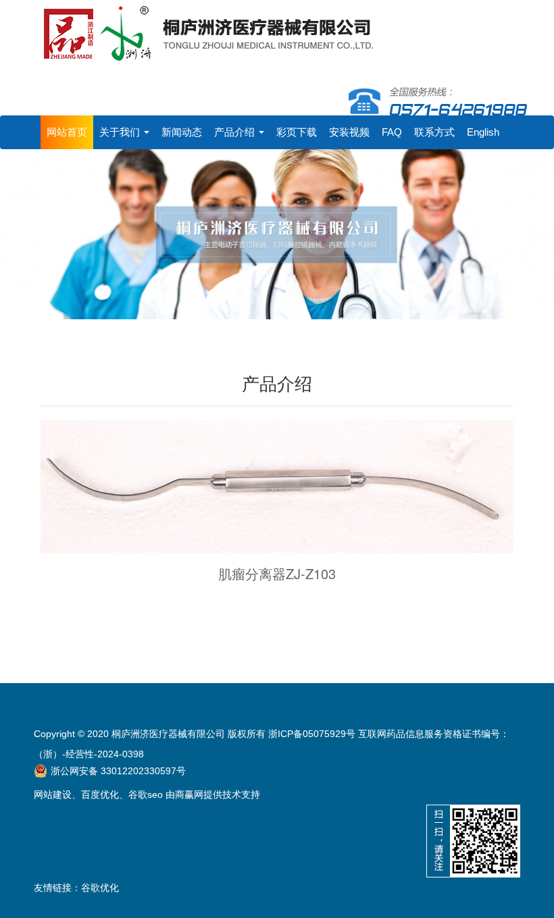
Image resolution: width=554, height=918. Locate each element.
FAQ (392, 132)
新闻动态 (181, 132)
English (483, 132)
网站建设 (53, 794)
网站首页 (67, 132)
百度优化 (100, 794)
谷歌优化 (100, 887)
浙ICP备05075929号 (311, 733)
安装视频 (349, 132)
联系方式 (434, 132)
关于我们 (121, 132)
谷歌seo (145, 794)
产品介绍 (235, 132)
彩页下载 (296, 132)
